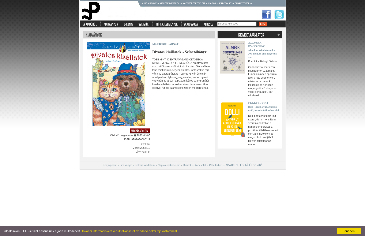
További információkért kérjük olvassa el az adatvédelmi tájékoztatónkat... (131, 231)
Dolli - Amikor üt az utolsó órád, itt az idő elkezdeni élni (263, 108)
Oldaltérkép (242, 3)
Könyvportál (110, 165)
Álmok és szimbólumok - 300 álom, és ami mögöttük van (262, 53)
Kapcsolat (225, 3)
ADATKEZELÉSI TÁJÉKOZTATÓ (244, 165)
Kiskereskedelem (170, 3)
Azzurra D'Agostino (256, 44)
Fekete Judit (258, 103)
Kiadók (212, 3)
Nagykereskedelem (194, 3)
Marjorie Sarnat (165, 44)
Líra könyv (150, 3)
